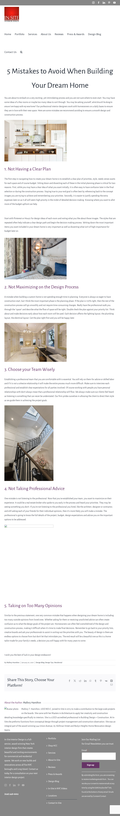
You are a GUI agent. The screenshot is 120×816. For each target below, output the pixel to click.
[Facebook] (10, 785)
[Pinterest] (19, 785)
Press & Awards (55, 774)
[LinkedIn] (14, 785)
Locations (52, 796)
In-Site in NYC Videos (57, 788)
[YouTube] (23, 785)
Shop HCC (52, 746)
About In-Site (54, 760)
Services (51, 753)
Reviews (51, 767)
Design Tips (49, 663)
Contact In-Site (54, 803)
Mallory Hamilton (13, 663)
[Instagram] (5, 785)
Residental (58, 663)
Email (85, 750)
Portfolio (52, 738)
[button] (21, 52)
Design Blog (40, 663)
